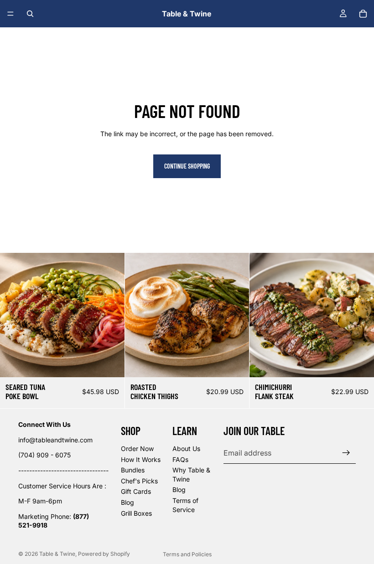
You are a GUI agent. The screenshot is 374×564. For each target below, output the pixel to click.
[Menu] (10, 13)
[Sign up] (346, 452)
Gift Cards (136, 491)
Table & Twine (57, 553)
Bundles (133, 470)
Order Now (137, 448)
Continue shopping (187, 166)
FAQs (180, 459)
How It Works (141, 459)
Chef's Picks (139, 481)
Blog (127, 502)
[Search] (30, 14)
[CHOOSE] (110, 363)
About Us (186, 448)
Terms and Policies (187, 554)
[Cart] (363, 14)
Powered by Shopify (104, 553)
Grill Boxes (136, 513)
